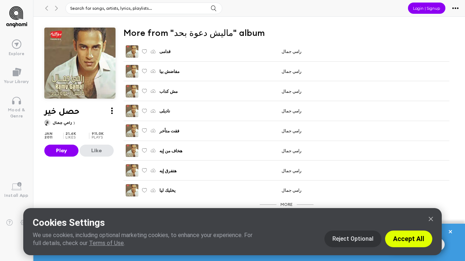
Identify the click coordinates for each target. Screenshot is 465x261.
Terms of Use (106, 243)
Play (61, 150)
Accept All (408, 239)
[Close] (431, 219)
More (286, 204)
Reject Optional (352, 238)
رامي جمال (63, 123)
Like (96, 150)
